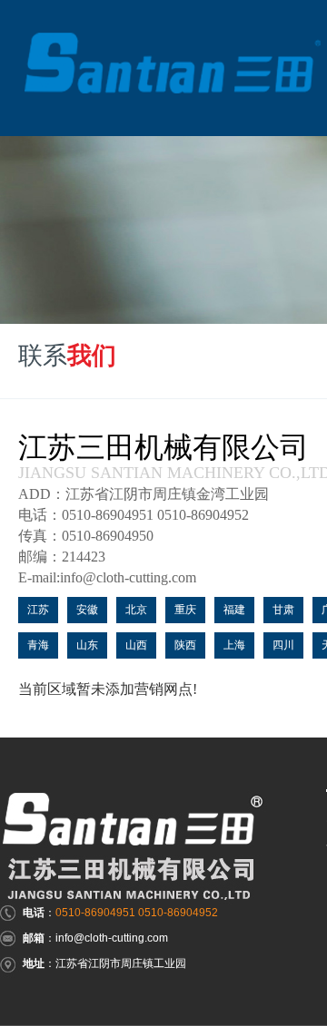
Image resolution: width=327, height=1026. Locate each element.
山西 (136, 645)
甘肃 (283, 609)
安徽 (87, 609)
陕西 (185, 645)
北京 (136, 609)
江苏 (38, 609)
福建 (234, 609)
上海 (234, 645)
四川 (283, 645)
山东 (87, 645)
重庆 (185, 609)
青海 (38, 645)
